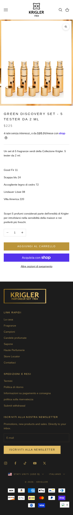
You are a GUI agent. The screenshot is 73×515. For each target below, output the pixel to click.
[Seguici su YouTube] (35, 463)
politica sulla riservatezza (18, 399)
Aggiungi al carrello (36, 246)
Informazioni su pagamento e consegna (27, 393)
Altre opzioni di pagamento (36, 266)
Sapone (8, 343)
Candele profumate (15, 337)
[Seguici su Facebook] (15, 463)
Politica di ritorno (13, 387)
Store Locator (12, 356)
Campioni (9, 331)
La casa (8, 319)
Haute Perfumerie (14, 350)
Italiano (55, 474)
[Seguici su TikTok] (25, 463)
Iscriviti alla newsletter (32, 449)
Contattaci (10, 362)
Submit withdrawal (14, 405)
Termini (8, 380)
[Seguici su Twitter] (44, 463)
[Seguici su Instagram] (5, 463)
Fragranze (10, 325)
